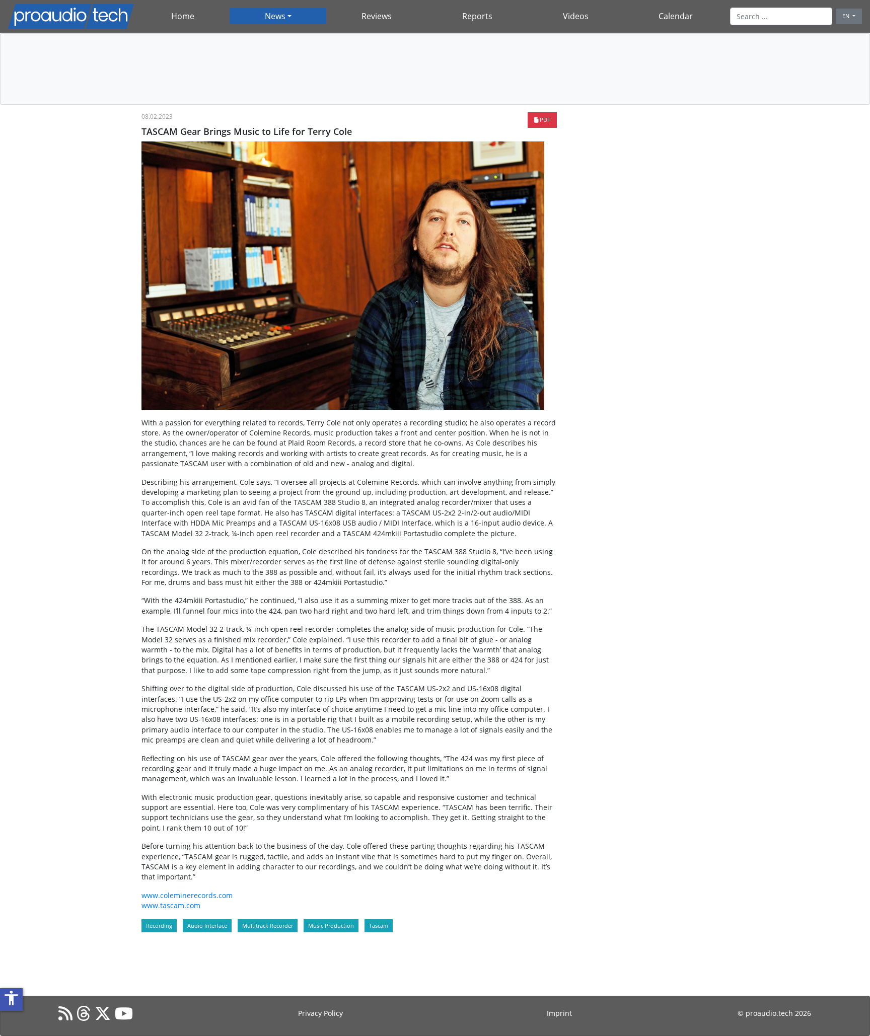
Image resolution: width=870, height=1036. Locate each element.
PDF (544, 119)
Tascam (378, 925)
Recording (159, 925)
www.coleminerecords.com (187, 895)
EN (846, 16)
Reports (477, 16)
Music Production (331, 925)
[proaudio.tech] (71, 16)
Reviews (376, 16)
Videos (576, 16)
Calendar (676, 16)
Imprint (559, 1013)
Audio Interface (207, 925)
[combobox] (781, 16)
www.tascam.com (170, 905)
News (275, 16)
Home (182, 16)
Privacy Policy (320, 1013)
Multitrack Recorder (267, 925)
